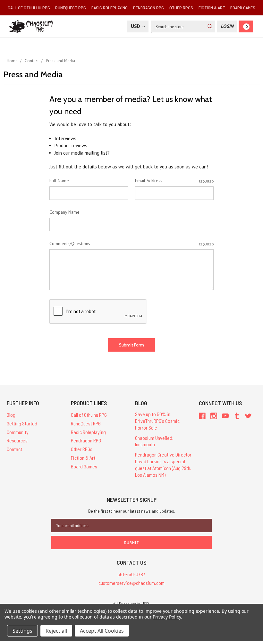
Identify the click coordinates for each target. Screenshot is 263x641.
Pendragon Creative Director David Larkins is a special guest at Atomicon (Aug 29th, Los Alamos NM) (163, 464)
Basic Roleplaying (109, 7)
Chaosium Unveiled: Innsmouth (154, 441)
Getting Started (22, 423)
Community (18, 432)
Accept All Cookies (102, 630)
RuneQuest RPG (70, 7)
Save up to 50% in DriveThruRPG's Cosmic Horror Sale (157, 421)
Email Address (174, 181)
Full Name (59, 181)
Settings (22, 630)
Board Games (242, 7)
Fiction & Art (212, 7)
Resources (17, 440)
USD (136, 26)
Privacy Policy (167, 617)
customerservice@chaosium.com (131, 583)
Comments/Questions (131, 243)
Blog (11, 415)
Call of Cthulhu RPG (29, 7)
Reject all (56, 630)
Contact (14, 449)
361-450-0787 (131, 574)
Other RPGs (181, 7)
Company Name (64, 212)
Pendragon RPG (148, 7)
